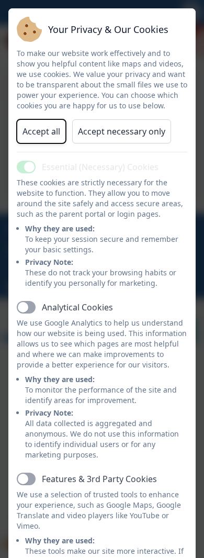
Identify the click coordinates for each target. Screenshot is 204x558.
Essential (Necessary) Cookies (100, 167)
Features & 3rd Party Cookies (99, 479)
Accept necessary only (121, 131)
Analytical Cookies (77, 307)
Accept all (41, 131)
